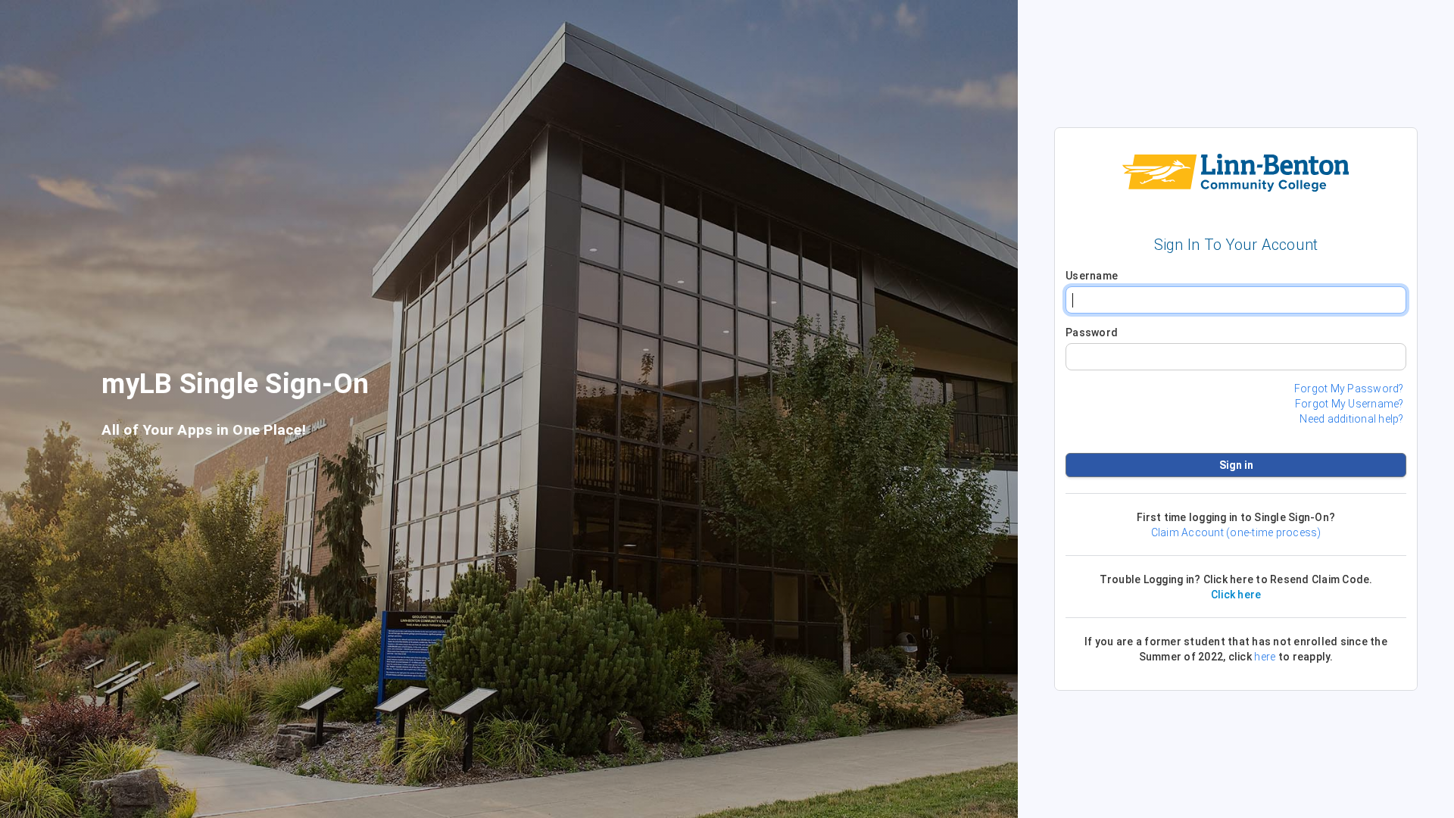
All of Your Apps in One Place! (203, 430)
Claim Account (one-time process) (1236, 532)
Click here (1236, 595)
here (1264, 657)
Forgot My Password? (1349, 388)
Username (1092, 276)
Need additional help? (1351, 419)
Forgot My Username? (1349, 404)
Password (1092, 332)
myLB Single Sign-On (235, 388)
